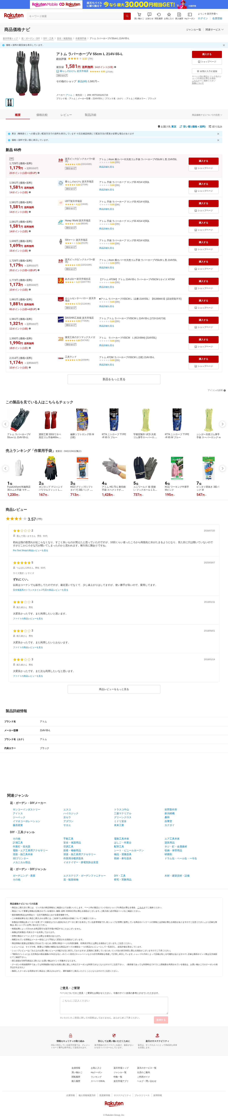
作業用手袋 (81, 38)
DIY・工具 (48, 38)
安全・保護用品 (64, 38)
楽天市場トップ (10, 38)
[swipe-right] (222, 424)
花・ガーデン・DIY (30, 38)
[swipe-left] (5, 424)
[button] (149, 16)
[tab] (18, 115)
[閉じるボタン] (224, 45)
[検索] (127, 16)
